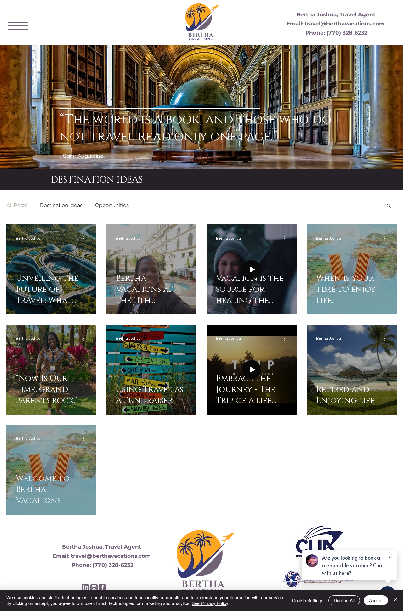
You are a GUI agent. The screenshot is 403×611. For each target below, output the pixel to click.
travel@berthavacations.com (345, 23)
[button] (18, 26)
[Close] (395, 600)
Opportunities (112, 205)
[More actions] (86, 238)
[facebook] (102, 587)
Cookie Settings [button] (307, 600)
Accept (376, 600)
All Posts (16, 205)
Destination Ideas (61, 205)
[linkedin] (85, 587)
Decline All (344, 600)
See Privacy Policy (210, 603)
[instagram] (94, 587)
